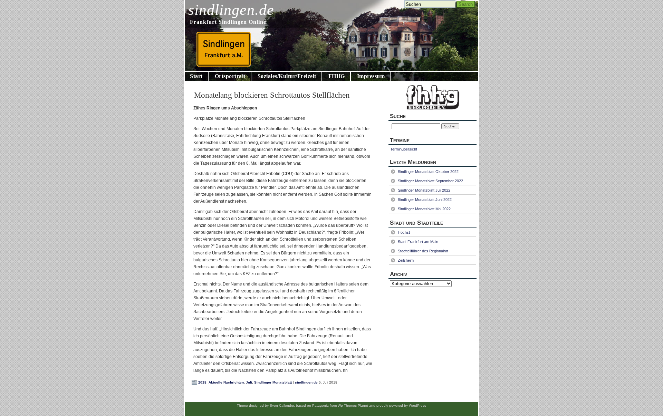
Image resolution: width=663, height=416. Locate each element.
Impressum (371, 76)
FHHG (336, 76)
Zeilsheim (406, 260)
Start (196, 76)
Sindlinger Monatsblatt (273, 382)
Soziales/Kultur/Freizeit (287, 76)
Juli (249, 382)
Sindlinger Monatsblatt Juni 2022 (425, 199)
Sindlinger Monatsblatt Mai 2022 (424, 209)
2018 (202, 382)
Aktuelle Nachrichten (226, 382)
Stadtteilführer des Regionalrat (423, 251)
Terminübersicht (403, 149)
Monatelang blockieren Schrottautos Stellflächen (272, 95)
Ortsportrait (230, 76)
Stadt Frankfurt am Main (418, 242)
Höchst (404, 232)
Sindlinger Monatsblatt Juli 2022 (424, 190)
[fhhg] (432, 110)
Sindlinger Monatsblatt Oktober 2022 (428, 172)
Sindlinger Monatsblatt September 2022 (430, 181)
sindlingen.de (231, 9)
